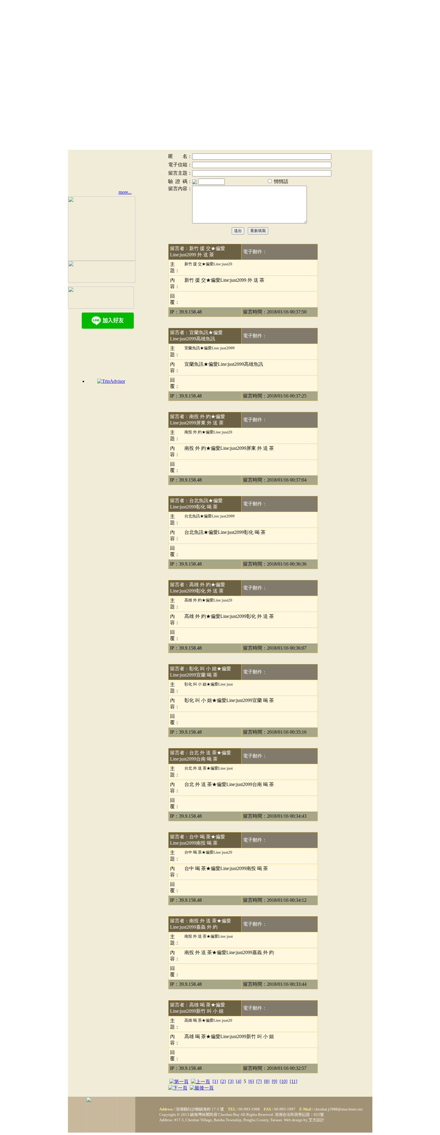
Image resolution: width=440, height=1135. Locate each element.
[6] (251, 1081)
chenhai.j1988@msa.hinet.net (338, 1109)
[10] (283, 1081)
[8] (266, 1081)
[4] (238, 1081)
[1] (215, 1081)
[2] (223, 1081)
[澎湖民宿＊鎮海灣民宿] (101, 1131)
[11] (293, 1081)
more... (125, 192)
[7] (259, 1081)
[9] (274, 1081)
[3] (230, 1081)
